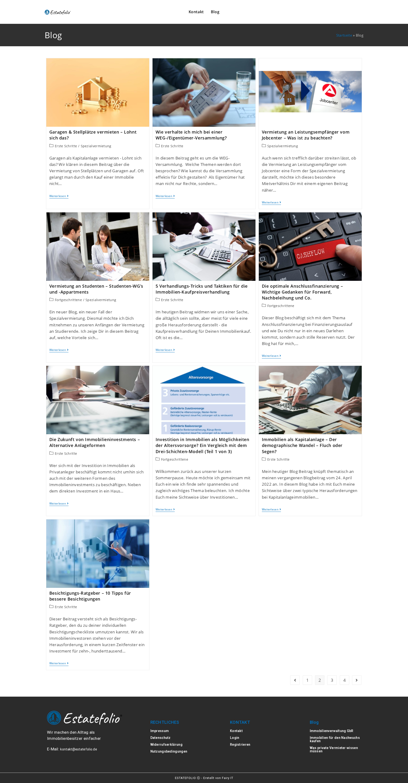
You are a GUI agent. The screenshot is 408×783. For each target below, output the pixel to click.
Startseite (344, 35)
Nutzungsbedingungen (168, 751)
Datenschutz (160, 738)
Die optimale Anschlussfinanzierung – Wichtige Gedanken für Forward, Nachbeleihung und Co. (302, 292)
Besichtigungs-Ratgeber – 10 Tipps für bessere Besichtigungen (90, 596)
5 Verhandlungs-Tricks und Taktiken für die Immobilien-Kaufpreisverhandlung (202, 289)
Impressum (159, 731)
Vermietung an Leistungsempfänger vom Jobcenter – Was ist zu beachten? (306, 135)
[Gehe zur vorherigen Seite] (295, 680)
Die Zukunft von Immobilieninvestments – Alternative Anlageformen (94, 442)
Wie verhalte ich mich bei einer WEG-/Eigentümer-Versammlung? (191, 135)
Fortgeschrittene (68, 300)
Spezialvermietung (96, 146)
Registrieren (240, 744)
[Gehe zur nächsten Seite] (356, 680)
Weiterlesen (59, 196)
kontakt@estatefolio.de (78, 749)
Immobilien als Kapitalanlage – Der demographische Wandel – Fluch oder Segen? (302, 445)
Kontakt (236, 731)
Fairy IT (227, 778)
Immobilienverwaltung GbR (331, 731)
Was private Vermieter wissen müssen (334, 749)
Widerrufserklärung (166, 744)
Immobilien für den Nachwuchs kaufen (335, 739)
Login (234, 738)
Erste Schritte (66, 146)
